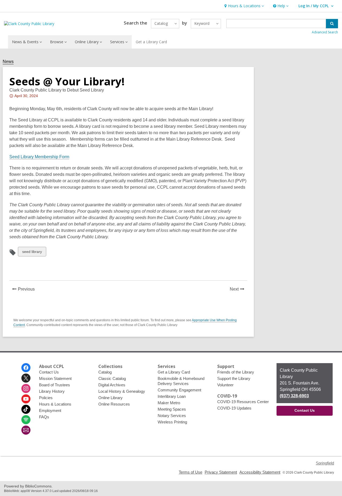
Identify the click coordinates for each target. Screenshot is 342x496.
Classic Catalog (112, 378)
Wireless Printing (172, 422)
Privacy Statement (221, 472)
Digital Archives (111, 385)
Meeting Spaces (172, 409)
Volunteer (225, 385)
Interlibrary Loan (172, 396)
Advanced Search (325, 32)
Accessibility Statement (259, 472)
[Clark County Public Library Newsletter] (25, 430)
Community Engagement (179, 390)
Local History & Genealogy (121, 391)
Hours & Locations (55, 404)
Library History (52, 391)
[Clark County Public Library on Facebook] (25, 367)
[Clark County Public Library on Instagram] (25, 388)
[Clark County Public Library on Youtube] (25, 398)
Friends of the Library (235, 372)
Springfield (325, 463)
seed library (32, 252)
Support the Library (233, 378)
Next (238, 290)
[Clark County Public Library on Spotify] (25, 419)
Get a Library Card (151, 41)
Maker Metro (169, 402)
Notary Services (172, 415)
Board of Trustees (54, 385)
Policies (46, 397)
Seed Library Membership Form (39, 156)
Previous (28, 290)
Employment (50, 410)
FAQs (44, 417)
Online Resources (114, 404)
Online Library (110, 397)
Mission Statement (55, 378)
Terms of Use (190, 472)
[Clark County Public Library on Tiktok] (25, 409)
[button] (243, 6)
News (8, 61)
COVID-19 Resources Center (243, 401)
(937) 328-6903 (294, 396)
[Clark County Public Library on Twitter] (25, 378)
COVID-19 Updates (234, 408)
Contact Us (49, 372)
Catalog (105, 372)
